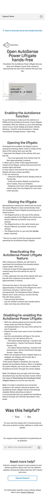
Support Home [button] (8, 16)
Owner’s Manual (27, 492)
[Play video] (22, 92)
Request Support (22, 478)
